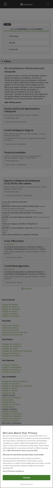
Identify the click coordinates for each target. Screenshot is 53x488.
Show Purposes (26, 484)
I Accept (26, 477)
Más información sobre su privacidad (22, 450)
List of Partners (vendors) (13, 471)
